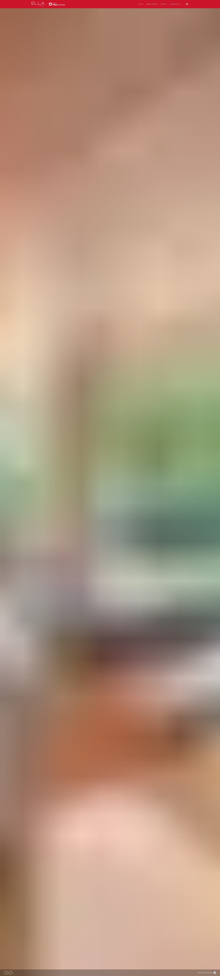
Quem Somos (175, 4)
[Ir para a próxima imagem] (10, 973)
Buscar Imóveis (151, 4)
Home (141, 4)
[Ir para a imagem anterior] (6, 973)
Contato (164, 4)
